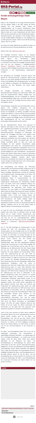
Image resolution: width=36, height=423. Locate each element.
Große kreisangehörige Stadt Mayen (18, 408)
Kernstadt (31, 66)
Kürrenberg (11, 66)
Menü (6, 1)
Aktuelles (5, 411)
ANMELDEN (30, 13)
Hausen (3, 66)
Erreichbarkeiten (7, 413)
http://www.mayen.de (18, 51)
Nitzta (18, 66)
